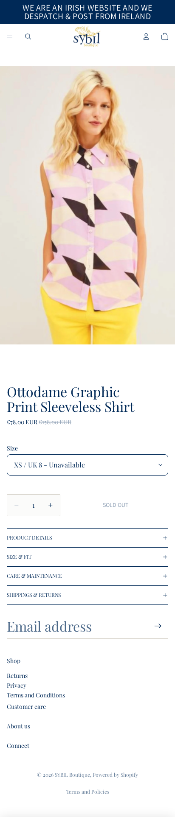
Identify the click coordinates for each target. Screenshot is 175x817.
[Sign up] (158, 626)
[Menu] (10, 36)
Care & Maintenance (34, 575)
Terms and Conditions (36, 695)
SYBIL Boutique (72, 774)
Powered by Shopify (115, 774)
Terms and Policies (87, 791)
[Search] (28, 36)
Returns (17, 676)
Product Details (29, 537)
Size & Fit (19, 556)
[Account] (146, 36)
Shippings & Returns (34, 594)
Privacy (16, 685)
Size (12, 448)
